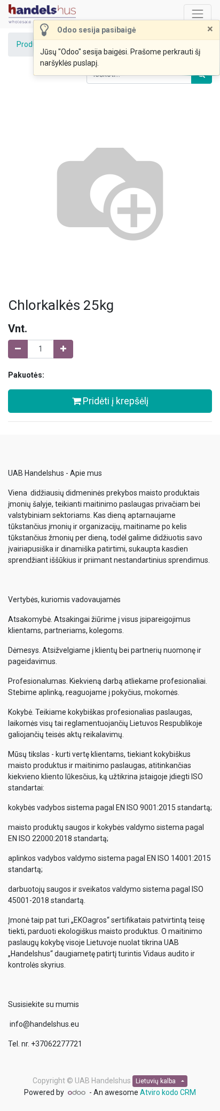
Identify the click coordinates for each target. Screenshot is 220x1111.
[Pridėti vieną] (63, 349)
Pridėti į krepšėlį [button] (114, 401)
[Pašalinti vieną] (18, 349)
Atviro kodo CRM (168, 1092)
